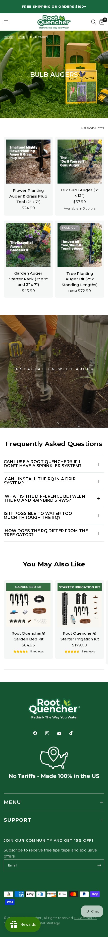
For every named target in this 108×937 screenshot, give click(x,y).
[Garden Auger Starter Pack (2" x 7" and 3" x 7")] (28, 245)
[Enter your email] (99, 865)
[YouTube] (62, 733)
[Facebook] (38, 733)
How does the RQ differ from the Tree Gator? (46, 532)
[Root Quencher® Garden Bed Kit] (28, 605)
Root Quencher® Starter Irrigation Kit (80, 636)
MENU (12, 802)
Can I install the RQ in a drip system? (40, 481)
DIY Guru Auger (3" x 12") (79, 193)
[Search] (93, 22)
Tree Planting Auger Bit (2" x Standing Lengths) (80, 279)
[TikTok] (74, 732)
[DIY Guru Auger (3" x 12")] (80, 162)
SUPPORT (17, 820)
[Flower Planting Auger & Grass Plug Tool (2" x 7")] (28, 162)
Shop (21, 37)
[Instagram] (50, 733)
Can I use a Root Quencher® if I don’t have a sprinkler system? (43, 463)
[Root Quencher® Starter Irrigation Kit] (80, 605)
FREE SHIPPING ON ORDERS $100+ (54, 7)
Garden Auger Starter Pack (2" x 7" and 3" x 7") (28, 279)
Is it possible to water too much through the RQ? (38, 515)
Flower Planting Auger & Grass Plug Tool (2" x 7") (28, 196)
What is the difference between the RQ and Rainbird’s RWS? (44, 498)
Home (8, 37)
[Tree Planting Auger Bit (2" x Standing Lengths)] (80, 245)
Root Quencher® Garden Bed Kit (28, 636)
